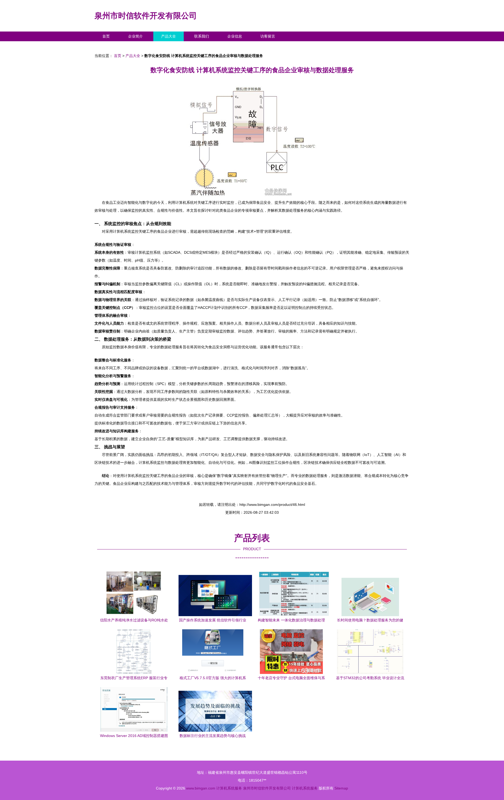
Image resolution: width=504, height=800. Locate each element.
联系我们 (201, 36)
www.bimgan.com (200, 788)
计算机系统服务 (229, 788)
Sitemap (341, 788)
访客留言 (267, 36)
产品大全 (168, 36)
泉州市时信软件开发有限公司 (145, 15)
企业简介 (135, 36)
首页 (106, 36)
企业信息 (234, 36)
